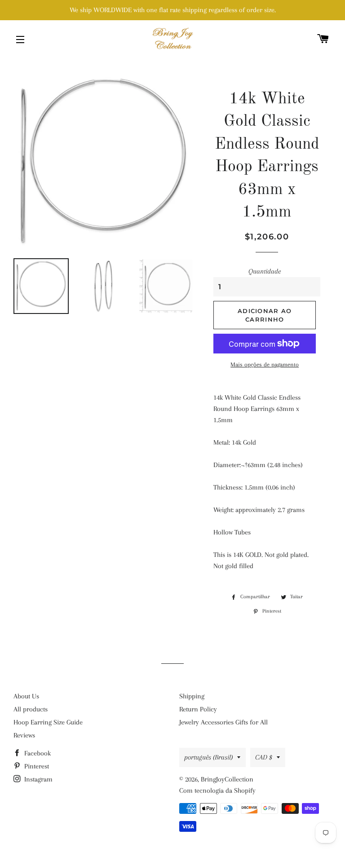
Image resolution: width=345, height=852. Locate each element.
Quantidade (264, 271)
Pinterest (35, 766)
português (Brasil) (208, 757)
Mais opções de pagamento (264, 364)
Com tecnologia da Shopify (217, 790)
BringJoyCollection (227, 779)
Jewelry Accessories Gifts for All (223, 722)
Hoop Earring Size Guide (48, 722)
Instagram (37, 779)
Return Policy (198, 709)
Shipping (191, 696)
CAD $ (263, 757)
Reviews (24, 735)
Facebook (36, 753)
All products (30, 709)
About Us (26, 696)
